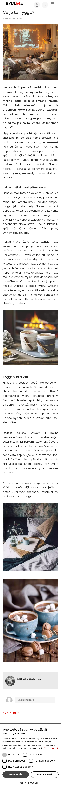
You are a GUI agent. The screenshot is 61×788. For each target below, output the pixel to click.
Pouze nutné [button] (44, 774)
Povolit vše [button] (15, 774)
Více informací (51, 748)
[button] (30, 782)
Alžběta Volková (15, 19)
